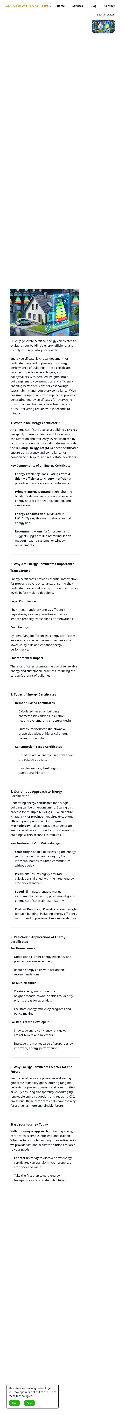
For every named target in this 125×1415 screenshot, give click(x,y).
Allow (14, 1403)
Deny (29, 1403)
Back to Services (105, 14)
